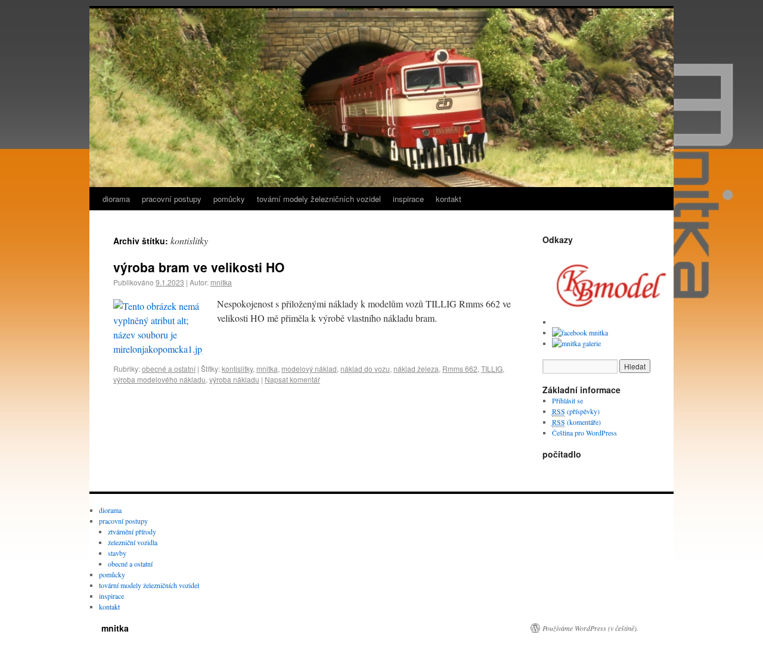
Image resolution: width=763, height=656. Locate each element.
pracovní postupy (171, 198)
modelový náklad (309, 368)
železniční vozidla (132, 542)
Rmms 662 (459, 368)
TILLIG (492, 368)
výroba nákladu (234, 379)
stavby (117, 553)
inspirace (408, 198)
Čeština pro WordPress (584, 432)
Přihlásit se (567, 400)
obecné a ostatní (169, 368)
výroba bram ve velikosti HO (198, 267)
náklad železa (416, 368)
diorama (116, 198)
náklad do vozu (365, 368)
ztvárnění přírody (132, 531)
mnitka (221, 282)
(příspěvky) (576, 411)
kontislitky (237, 368)
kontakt (448, 198)
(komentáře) (576, 422)
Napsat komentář (292, 379)
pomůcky (229, 198)
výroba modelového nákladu (159, 379)
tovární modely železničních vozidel (319, 198)
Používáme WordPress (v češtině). (590, 628)
